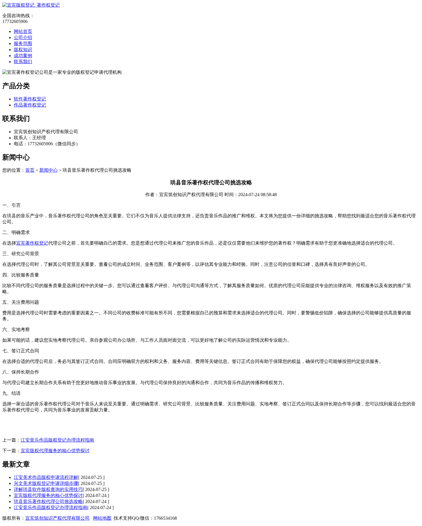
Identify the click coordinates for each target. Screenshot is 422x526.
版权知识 (23, 49)
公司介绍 (23, 37)
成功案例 (23, 55)
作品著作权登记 (30, 105)
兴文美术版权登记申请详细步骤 (46, 483)
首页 (29, 170)
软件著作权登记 (30, 98)
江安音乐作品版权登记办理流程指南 (57, 440)
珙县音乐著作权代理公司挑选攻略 (48, 501)
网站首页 (23, 31)
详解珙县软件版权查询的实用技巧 (48, 489)
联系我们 (23, 61)
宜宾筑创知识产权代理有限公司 (57, 518)
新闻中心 (48, 170)
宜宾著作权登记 (32, 243)
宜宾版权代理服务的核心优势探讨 (55, 450)
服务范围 (23, 43)
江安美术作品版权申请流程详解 (46, 477)
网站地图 (102, 518)
